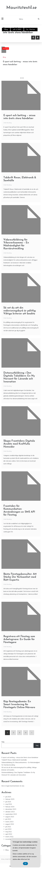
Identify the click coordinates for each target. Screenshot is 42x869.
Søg (2, 742)
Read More (12, 37)
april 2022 (8, 834)
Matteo (32, 29)
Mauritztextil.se (21, 7)
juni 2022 (8, 829)
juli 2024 (8, 802)
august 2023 (9, 817)
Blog (6, 29)
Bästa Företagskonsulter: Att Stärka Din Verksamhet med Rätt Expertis (20, 577)
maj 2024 (8, 804)
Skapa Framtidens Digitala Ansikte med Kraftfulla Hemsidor (19, 444)
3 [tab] (22, 78)
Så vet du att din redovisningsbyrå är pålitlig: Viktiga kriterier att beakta (19, 311)
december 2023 (10, 809)
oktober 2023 (10, 812)
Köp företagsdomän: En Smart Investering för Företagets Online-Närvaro (19, 704)
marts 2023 (9, 822)
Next (38, 38)
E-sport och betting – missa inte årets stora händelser (19, 757)
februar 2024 (9, 807)
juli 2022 (8, 827)
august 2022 (9, 824)
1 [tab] (19, 78)
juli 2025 (8, 797)
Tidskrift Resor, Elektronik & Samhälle (14, 760)
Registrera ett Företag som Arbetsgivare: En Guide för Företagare (19, 639)
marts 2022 (9, 837)
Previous (33, 38)
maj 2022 (8, 832)
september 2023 (11, 814)
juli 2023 (8, 819)
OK (25, 863)
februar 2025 (9, 799)
